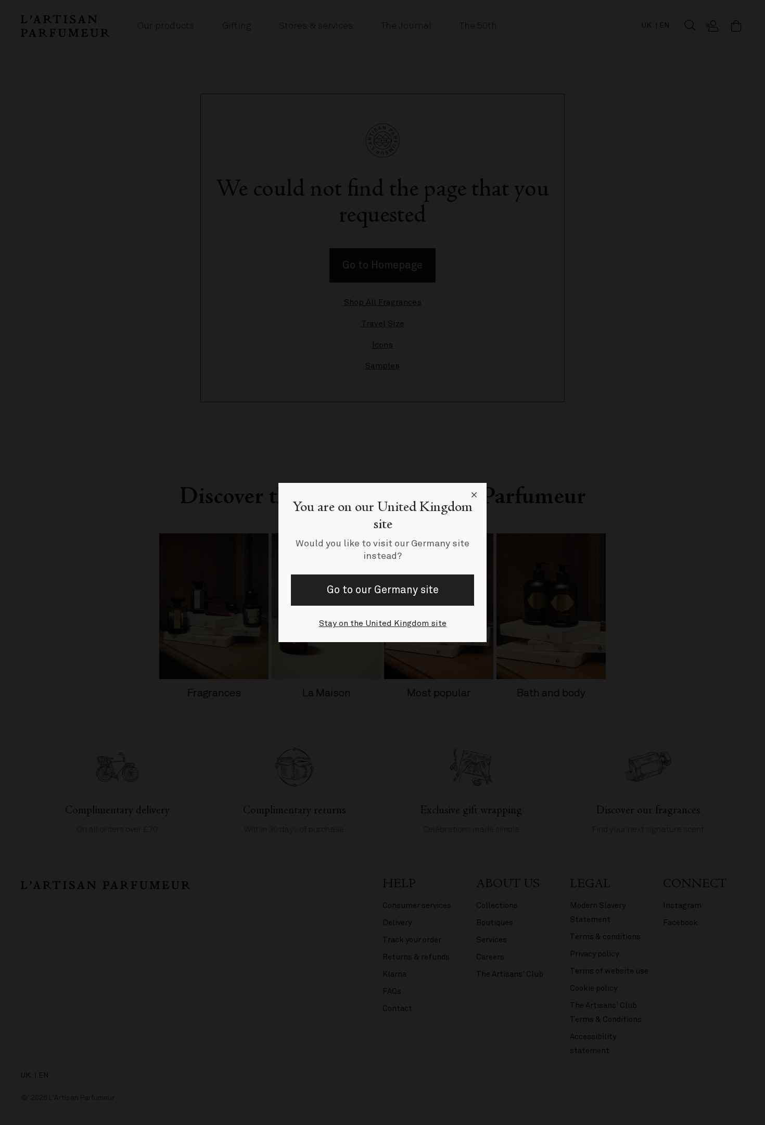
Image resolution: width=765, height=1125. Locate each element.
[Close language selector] (474, 495)
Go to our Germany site (383, 589)
